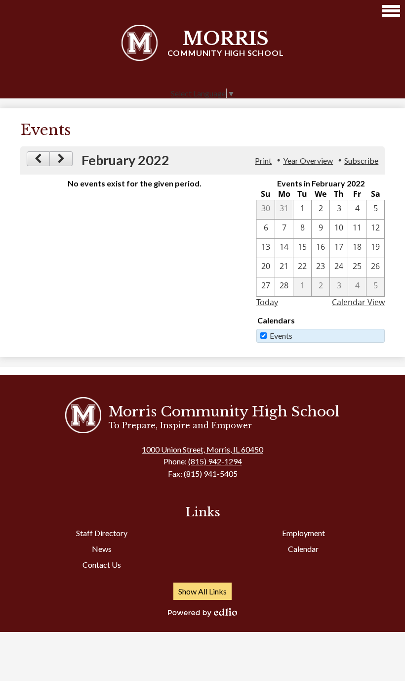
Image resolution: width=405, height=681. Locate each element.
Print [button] (263, 160)
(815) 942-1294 (215, 461)
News (102, 548)
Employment (303, 533)
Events (281, 335)
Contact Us (101, 564)
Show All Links (202, 591)
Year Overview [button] (308, 160)
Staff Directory (101, 533)
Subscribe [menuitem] (361, 160)
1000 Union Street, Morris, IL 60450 (202, 449)
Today (267, 302)
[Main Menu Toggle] (391, 11)
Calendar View (358, 302)
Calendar (303, 548)
